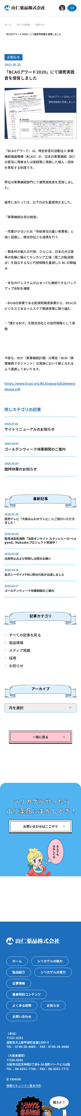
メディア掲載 (19, 650)
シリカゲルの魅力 (50, 961)
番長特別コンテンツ (26, 994)
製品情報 (16, 642)
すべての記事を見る (25, 635)
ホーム (17, 961)
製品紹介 (18, 972)
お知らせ (16, 665)
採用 (12, 658)
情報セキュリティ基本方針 (23, 1085)
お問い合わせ (21, 1016)
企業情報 (18, 983)
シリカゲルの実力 (53, 972)
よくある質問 (21, 1005)
